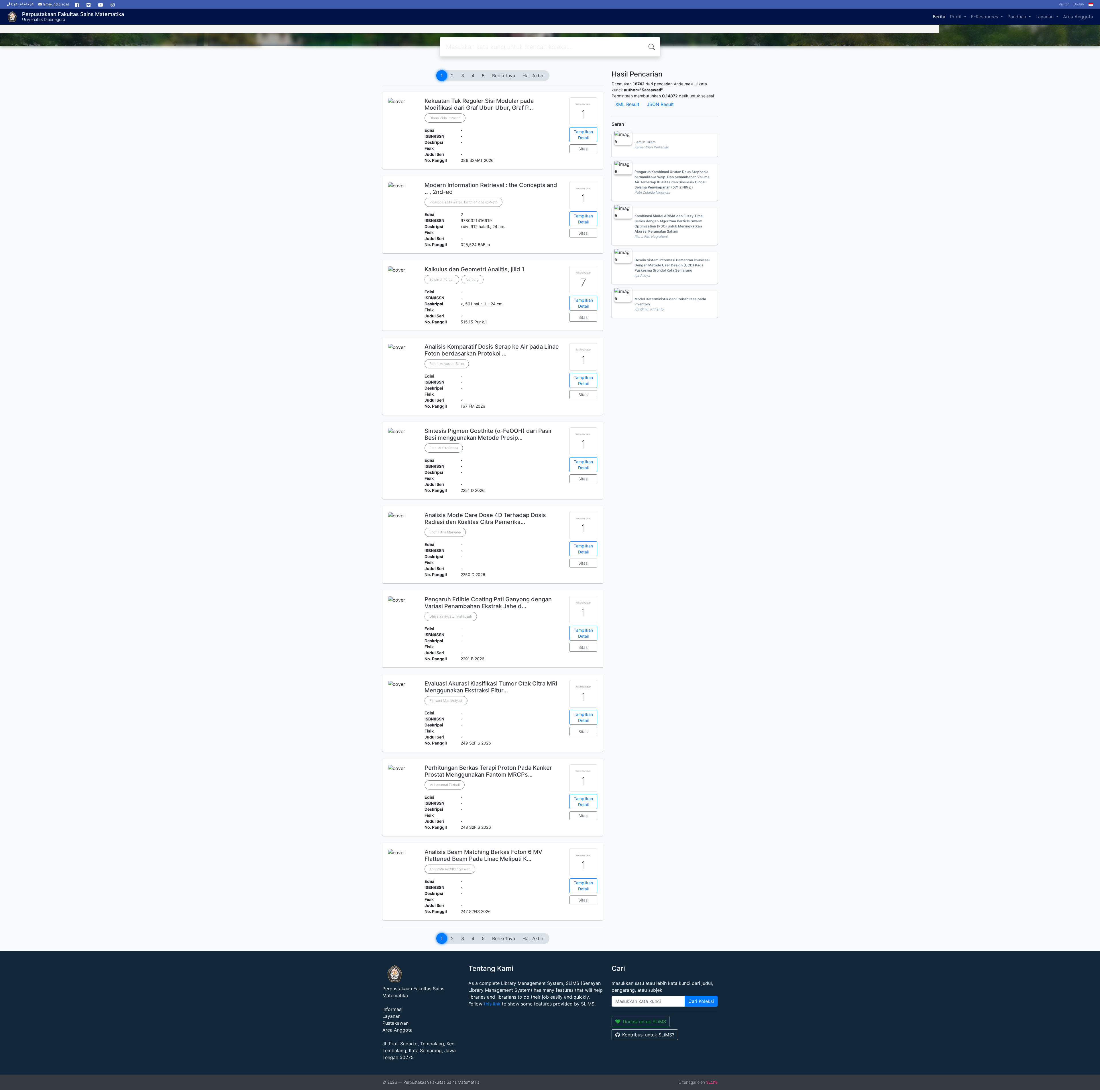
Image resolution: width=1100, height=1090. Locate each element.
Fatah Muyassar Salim (446, 364)
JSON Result (660, 104)
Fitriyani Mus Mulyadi (446, 700)
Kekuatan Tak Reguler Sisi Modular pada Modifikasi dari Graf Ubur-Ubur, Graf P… (479, 104)
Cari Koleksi (701, 1001)
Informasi (392, 1009)
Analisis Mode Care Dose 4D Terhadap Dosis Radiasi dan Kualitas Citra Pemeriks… (485, 518)
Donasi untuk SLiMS (644, 1021)
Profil (956, 16)
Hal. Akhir (532, 75)
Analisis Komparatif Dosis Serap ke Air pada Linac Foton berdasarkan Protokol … (492, 350)
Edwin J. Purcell (441, 279)
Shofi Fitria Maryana (445, 532)
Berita (939, 16)
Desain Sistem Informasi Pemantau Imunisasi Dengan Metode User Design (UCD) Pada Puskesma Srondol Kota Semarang (672, 265)
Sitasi (583, 148)
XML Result (627, 104)
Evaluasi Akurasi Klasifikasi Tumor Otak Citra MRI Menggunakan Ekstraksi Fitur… (491, 687)
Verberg (472, 279)
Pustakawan (395, 1023)
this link (492, 1004)
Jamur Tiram (645, 142)
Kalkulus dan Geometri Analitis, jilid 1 (474, 269)
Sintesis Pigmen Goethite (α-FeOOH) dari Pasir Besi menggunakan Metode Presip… (488, 434)
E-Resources (985, 16)
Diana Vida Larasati (445, 118)
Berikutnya (503, 75)
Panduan (1017, 16)
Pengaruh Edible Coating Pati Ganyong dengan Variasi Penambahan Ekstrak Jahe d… (488, 603)
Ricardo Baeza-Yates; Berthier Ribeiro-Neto (463, 202)
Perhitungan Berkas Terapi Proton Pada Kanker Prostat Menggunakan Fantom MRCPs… (488, 771)
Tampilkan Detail (583, 134)
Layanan (1045, 16)
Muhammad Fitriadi (444, 785)
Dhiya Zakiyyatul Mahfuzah (450, 616)
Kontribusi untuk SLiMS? (648, 1035)
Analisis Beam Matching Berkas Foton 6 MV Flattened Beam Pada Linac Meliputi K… (483, 855)
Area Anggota (1078, 16)
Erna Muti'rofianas (443, 448)
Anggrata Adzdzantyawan (449, 869)
